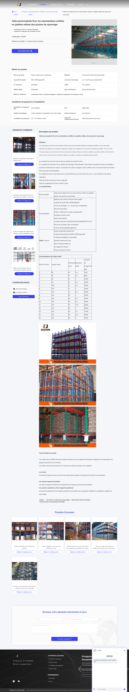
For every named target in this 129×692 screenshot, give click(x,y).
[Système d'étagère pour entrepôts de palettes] (24, 531)
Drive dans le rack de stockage (81, 500)
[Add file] (94, 689)
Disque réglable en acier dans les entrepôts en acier (51, 547)
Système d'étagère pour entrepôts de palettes (24, 547)
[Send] (124, 689)
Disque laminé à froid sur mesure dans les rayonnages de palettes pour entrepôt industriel (77, 547)
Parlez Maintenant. (24, 51)
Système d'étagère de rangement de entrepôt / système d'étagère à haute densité (23, 233)
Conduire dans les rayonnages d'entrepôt (52, 501)
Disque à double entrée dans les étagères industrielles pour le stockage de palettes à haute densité (104, 547)
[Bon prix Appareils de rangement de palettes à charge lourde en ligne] (24, 145)
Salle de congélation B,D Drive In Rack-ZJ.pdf (53, 183)
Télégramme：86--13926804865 (23, 661)
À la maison (32, 4)
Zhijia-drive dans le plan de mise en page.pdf (53, 180)
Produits (43, 4)
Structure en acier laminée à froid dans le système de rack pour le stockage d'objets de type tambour (24, 587)
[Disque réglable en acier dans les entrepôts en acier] (51, 531)
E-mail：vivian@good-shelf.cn (23, 664)
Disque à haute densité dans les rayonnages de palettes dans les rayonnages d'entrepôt (22, 270)
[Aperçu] (18, 4)
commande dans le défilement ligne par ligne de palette (43, 13)
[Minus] (125, 651)
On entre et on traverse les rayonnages (58, 500)
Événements (70, 4)
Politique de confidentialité (17, 690)
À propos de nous (56, 4)
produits (24, 11)
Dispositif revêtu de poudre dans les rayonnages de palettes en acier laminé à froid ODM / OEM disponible (24, 197)
